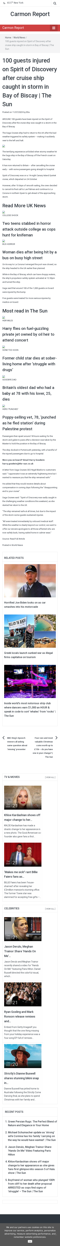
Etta (28, 112)
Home (8, 37)
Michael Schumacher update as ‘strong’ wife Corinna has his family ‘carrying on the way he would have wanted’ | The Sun (32, 1136)
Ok (30, 1241)
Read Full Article (17, 539)
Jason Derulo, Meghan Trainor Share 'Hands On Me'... (20, 951)
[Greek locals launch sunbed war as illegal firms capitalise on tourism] (30, 631)
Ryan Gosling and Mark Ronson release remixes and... (19, 1016)
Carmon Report (30, 14)
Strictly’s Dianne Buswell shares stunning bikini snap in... (21, 1078)
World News (19, 37)
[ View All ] (50, 777)
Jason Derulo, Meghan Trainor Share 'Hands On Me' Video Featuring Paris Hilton (29, 1150)
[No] (56, 1234)
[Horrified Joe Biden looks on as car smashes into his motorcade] (30, 580)
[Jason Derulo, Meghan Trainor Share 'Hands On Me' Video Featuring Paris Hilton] (22, 929)
